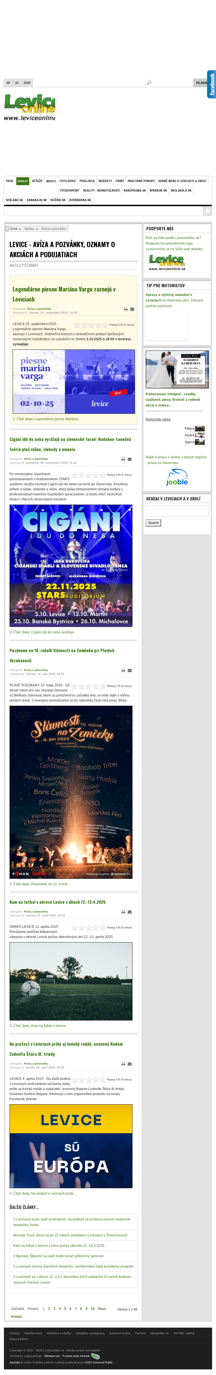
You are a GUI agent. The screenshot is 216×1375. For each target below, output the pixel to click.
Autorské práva (119, 1333)
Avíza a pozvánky (39, 308)
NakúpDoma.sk (135, 190)
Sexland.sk (14, 200)
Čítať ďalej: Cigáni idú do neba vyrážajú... (45, 632)
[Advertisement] (108, 39)
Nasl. (102, 1309)
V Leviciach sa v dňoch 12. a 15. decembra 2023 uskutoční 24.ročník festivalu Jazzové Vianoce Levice (72, 1279)
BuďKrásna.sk (80, 200)
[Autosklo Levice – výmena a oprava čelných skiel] (167, 326)
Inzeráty (105, 181)
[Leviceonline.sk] (35, 108)
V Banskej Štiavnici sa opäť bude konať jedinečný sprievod (58, 1256)
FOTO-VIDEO (68, 181)
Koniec (16, 1317)
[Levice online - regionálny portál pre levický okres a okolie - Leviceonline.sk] (167, 262)
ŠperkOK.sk (158, 190)
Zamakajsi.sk (37, 200)
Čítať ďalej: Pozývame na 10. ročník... (42, 884)
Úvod (10, 181)
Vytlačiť (126, 309)
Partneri (140, 1333)
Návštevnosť (33, 1333)
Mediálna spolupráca (90, 1333)
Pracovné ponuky (141, 181)
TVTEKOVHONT (70, 190)
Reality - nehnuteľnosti (101, 190)
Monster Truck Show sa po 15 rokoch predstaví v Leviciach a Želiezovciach (70, 1235)
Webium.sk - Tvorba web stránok (67, 1356)
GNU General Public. (99, 1362)
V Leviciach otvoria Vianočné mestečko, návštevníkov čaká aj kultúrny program (73, 1266)
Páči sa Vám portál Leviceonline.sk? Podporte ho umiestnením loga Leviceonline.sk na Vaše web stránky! (174, 243)
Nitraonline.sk (159, 1333)
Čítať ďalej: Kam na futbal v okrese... (41, 1026)
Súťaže (37, 181)
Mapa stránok (18, 1338)
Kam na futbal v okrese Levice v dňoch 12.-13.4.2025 (57, 902)
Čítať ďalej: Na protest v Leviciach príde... (45, 1193)
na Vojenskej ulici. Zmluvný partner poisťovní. (174, 300)
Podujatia (87, 181)
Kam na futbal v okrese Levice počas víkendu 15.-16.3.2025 (58, 1246)
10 (93, 1309)
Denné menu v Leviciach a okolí (182, 181)
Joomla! (14, 1362)
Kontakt (14, 1333)
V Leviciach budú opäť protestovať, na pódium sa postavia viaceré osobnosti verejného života (71, 1222)
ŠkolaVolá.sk (181, 190)
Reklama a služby (59, 1333)
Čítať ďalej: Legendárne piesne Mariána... (48, 419)
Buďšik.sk (58, 200)
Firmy (120, 181)
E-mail (132, 309)
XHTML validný (184, 1333)
